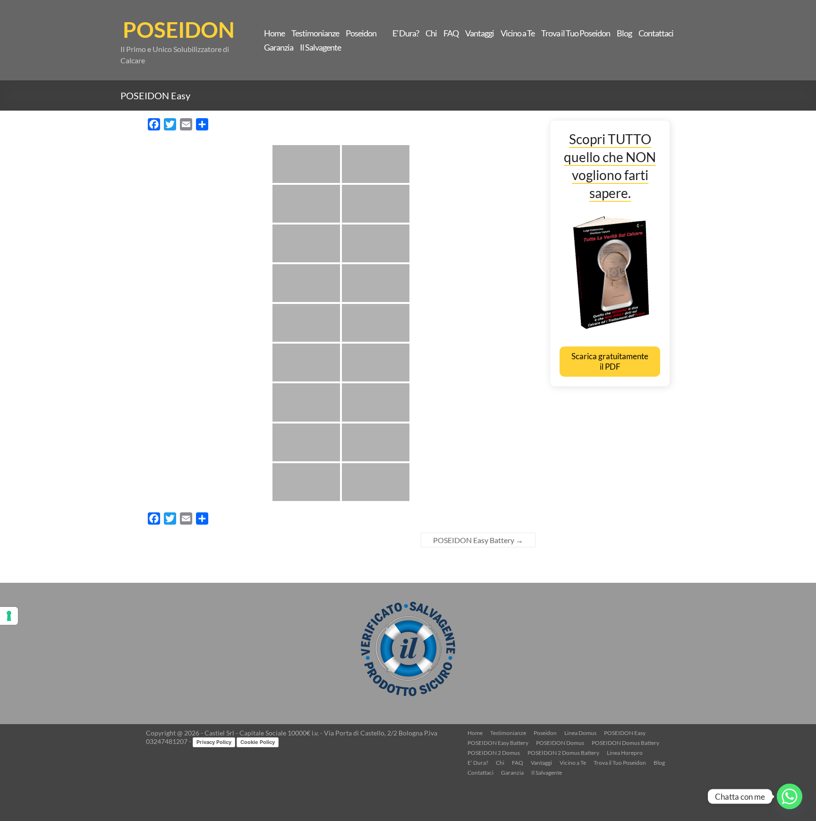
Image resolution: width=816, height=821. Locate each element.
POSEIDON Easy (625, 732)
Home (274, 33)
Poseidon (361, 33)
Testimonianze (315, 33)
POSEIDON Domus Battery (625, 742)
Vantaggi (479, 33)
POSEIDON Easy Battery (478, 540)
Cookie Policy (257, 742)
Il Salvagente (320, 47)
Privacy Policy (213, 742)
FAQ (451, 33)
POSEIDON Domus (560, 742)
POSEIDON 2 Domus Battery (563, 752)
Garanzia (278, 47)
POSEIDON (179, 30)
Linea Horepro (625, 752)
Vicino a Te (518, 33)
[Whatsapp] (789, 796)
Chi (431, 33)
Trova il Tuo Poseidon (575, 33)
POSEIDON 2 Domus (494, 752)
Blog (624, 33)
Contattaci (655, 33)
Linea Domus (580, 732)
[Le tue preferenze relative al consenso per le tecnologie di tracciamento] (9, 616)
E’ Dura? (405, 33)
